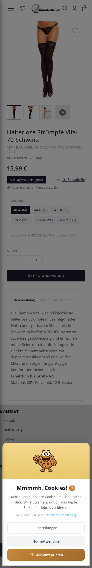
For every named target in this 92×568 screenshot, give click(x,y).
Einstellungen (46, 527)
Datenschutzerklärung (61, 515)
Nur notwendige (46, 541)
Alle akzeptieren (46, 555)
